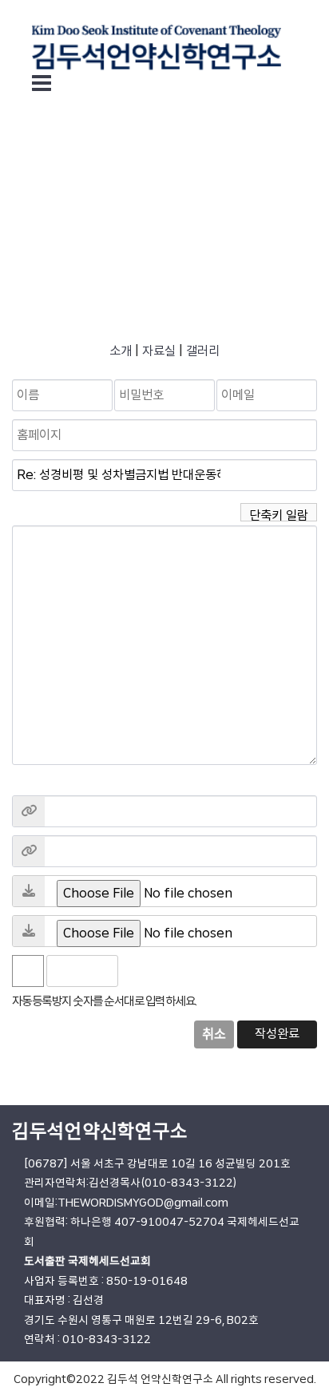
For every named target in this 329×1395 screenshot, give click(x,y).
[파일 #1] (29, 891)
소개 (120, 351)
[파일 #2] (29, 931)
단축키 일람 (278, 514)
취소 (214, 1034)
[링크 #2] (29, 851)
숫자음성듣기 (137, 971)
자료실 (159, 351)
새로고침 (172, 971)
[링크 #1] (29, 811)
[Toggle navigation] (41, 83)
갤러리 (203, 351)
